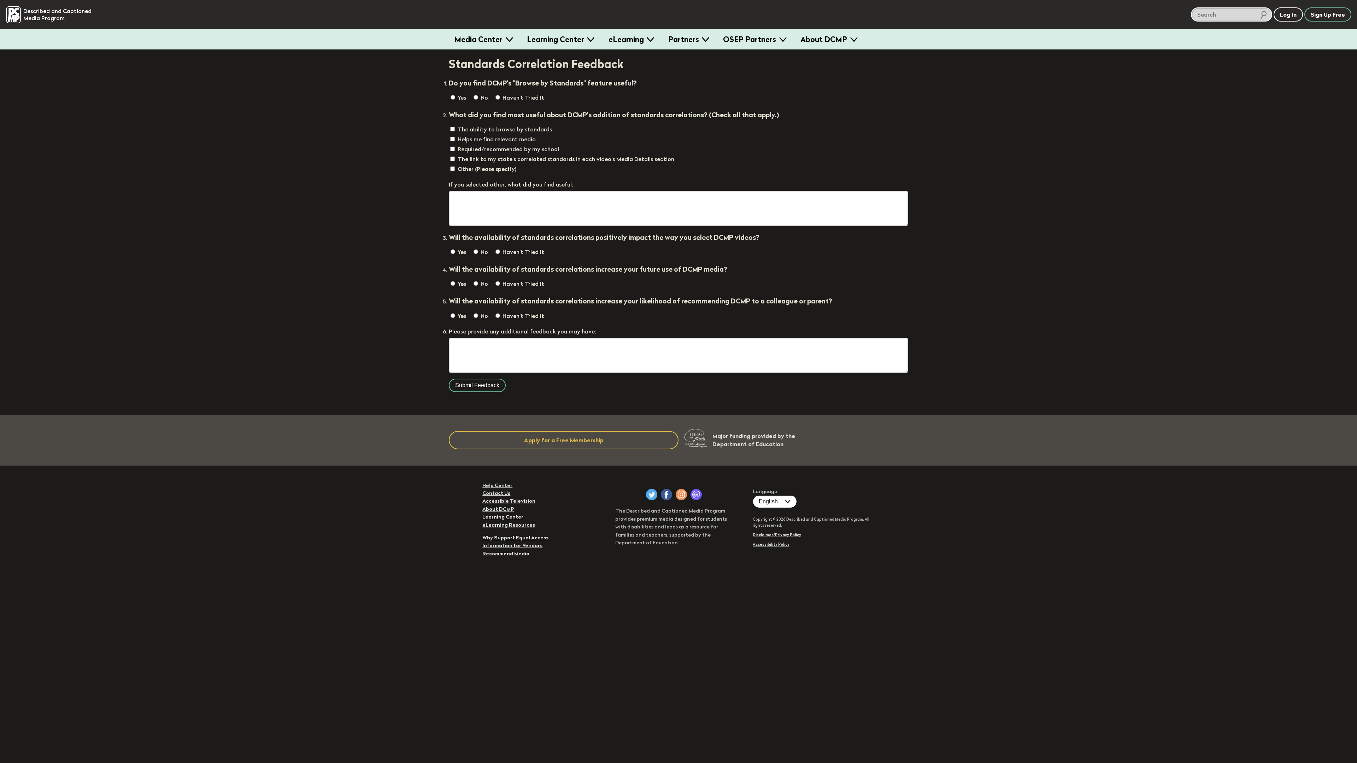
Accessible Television (508, 501)
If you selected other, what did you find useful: (511, 184)
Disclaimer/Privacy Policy (777, 534)
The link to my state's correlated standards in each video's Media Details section (566, 158)
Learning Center (555, 39)
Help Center (497, 485)
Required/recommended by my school (508, 149)
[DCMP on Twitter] (651, 494)
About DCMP (823, 39)
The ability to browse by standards (505, 129)
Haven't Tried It (522, 97)
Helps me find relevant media (497, 139)
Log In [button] (1288, 14)
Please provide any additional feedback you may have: (522, 331)
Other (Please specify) (487, 168)
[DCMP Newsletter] (696, 494)
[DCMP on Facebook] (666, 494)
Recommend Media (505, 553)
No (483, 97)
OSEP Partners (749, 39)
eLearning (626, 39)
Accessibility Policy (771, 544)
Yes (461, 97)
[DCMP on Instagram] (681, 494)
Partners (683, 39)
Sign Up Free (1328, 14)
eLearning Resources (508, 525)
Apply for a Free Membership (564, 440)
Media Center (478, 39)
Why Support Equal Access (515, 537)
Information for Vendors (512, 545)
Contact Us (496, 493)
